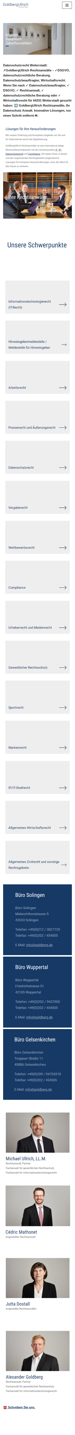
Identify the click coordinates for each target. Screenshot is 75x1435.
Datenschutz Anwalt (24, 262)
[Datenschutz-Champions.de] (15, 5)
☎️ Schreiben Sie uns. (19, 1407)
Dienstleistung (20, 268)
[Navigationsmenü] (67, 5)
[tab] (24, 263)
